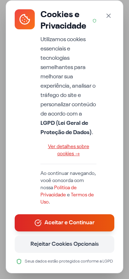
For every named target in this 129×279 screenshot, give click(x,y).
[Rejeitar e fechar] (108, 15)
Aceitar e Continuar (69, 223)
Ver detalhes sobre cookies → (68, 150)
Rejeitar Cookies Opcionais (64, 244)
